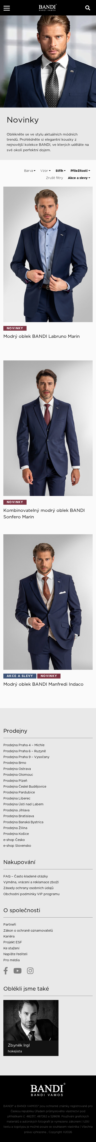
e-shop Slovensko (17, 845)
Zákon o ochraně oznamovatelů (28, 930)
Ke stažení (11, 948)
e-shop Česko (14, 840)
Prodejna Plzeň (15, 780)
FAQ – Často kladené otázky (25, 876)
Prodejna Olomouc (18, 774)
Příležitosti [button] (79, 170)
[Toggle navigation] (6, 8)
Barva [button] (28, 170)
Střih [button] (59, 170)
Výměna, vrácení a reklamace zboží (31, 882)
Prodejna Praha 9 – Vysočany (26, 757)
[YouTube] (17, 970)
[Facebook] (5, 970)
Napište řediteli (15, 954)
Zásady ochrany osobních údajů (28, 888)
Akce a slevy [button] (78, 178)
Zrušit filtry (54, 178)
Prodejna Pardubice (19, 792)
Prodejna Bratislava (18, 816)
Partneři (9, 924)
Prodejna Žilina (15, 828)
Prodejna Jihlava (16, 810)
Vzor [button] (44, 170)
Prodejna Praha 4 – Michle (23, 745)
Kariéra (9, 936)
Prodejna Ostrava (17, 769)
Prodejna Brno (14, 763)
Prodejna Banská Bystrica (23, 822)
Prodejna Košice (16, 834)
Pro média (11, 960)
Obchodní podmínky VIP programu (32, 894)
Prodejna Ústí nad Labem (23, 804)
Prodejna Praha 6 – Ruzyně (24, 751)
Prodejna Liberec (16, 798)
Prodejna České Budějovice (24, 786)
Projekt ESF (12, 942)
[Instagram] (30, 970)
